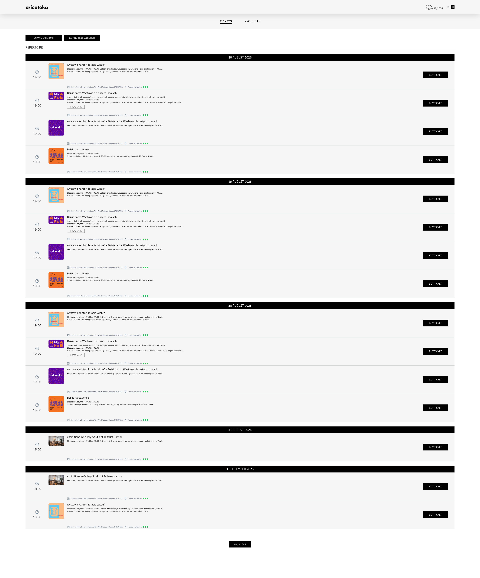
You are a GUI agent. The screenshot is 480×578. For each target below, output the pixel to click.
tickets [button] (226, 21)
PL (449, 7)
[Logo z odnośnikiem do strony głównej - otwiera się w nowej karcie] (32, 7)
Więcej (240, 544)
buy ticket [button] (435, 75)
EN (453, 7)
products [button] (252, 21)
